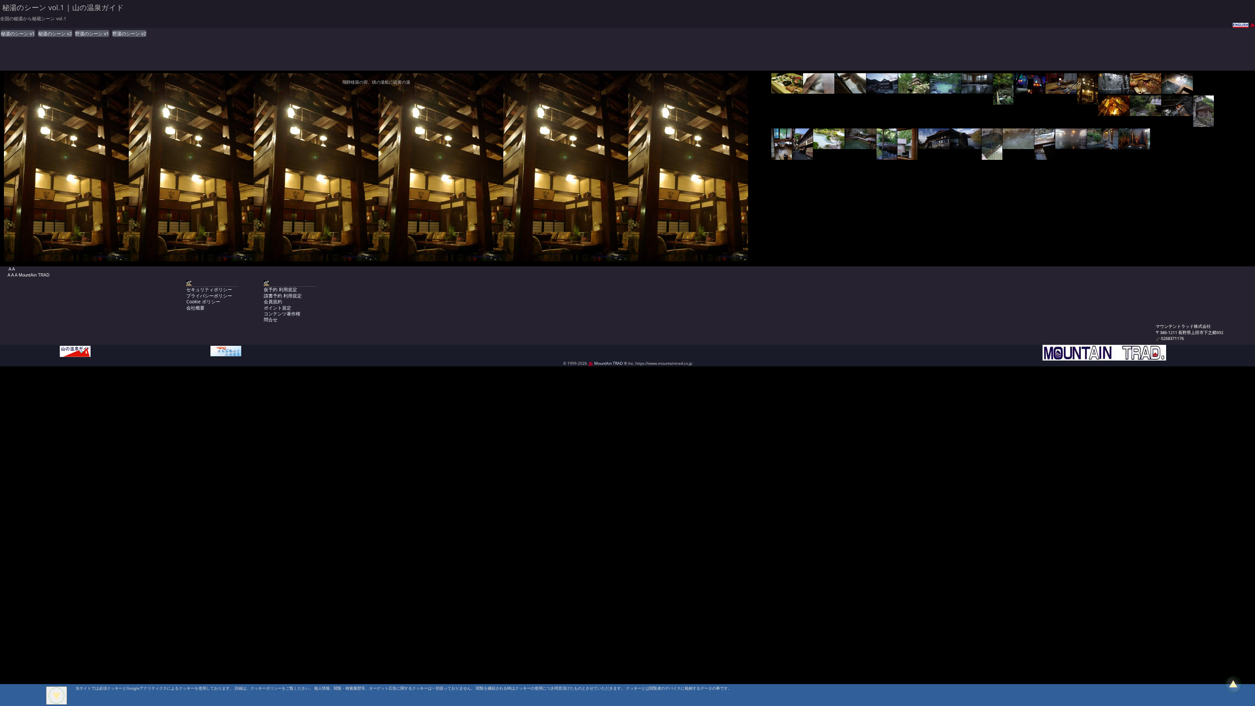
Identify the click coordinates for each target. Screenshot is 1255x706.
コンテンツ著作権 (282, 314)
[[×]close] (56, 695)
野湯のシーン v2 (129, 34)
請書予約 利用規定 (283, 296)
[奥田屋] (787, 90)
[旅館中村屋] (1018, 145)
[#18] (781, 156)
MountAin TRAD (608, 363)
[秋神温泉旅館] (1029, 90)
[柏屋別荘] (913, 90)
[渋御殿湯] (860, 145)
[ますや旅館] (882, 90)
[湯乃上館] (1203, 123)
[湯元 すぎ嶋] (1087, 101)
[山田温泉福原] (977, 90)
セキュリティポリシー (209, 289)
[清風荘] (1114, 112)
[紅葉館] (945, 90)
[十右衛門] (1061, 90)
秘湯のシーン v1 (18, 34)
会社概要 (195, 308)
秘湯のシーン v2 (55, 34)
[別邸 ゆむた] (1177, 112)
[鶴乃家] (965, 145)
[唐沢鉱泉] (829, 145)
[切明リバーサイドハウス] (887, 156)
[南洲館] (818, 90)
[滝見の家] (1145, 90)
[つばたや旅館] (802, 156)
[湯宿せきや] (1114, 90)
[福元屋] (1145, 112)
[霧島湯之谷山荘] (1177, 90)
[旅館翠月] (934, 145)
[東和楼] (992, 156)
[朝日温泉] (1003, 101)
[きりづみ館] (907, 156)
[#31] (1134, 146)
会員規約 (273, 301)
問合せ (270, 319)
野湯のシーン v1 (92, 34)
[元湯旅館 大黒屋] (1044, 156)
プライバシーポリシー (209, 296)
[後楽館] (850, 90)
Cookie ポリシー (203, 301)
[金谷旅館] (1071, 145)
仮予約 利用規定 (280, 289)
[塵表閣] (1102, 146)
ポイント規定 (277, 308)
